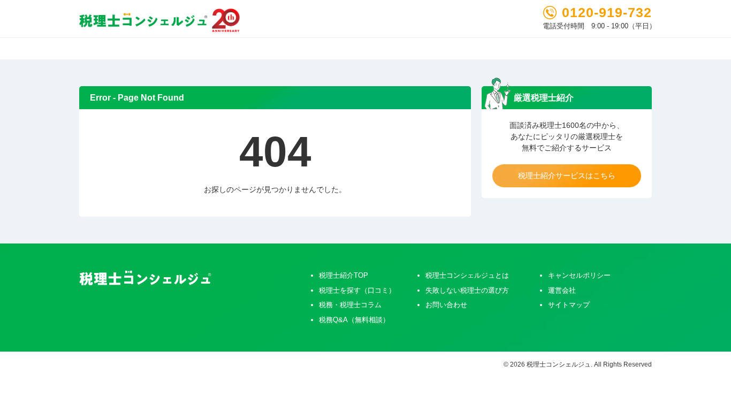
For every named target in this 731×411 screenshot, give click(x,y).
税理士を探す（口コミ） (357, 290)
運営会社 (562, 290)
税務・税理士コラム (350, 305)
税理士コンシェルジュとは (467, 275)
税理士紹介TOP (343, 275)
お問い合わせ (446, 305)
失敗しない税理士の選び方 (467, 290)
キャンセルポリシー (579, 275)
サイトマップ (569, 305)
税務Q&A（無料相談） (354, 320)
